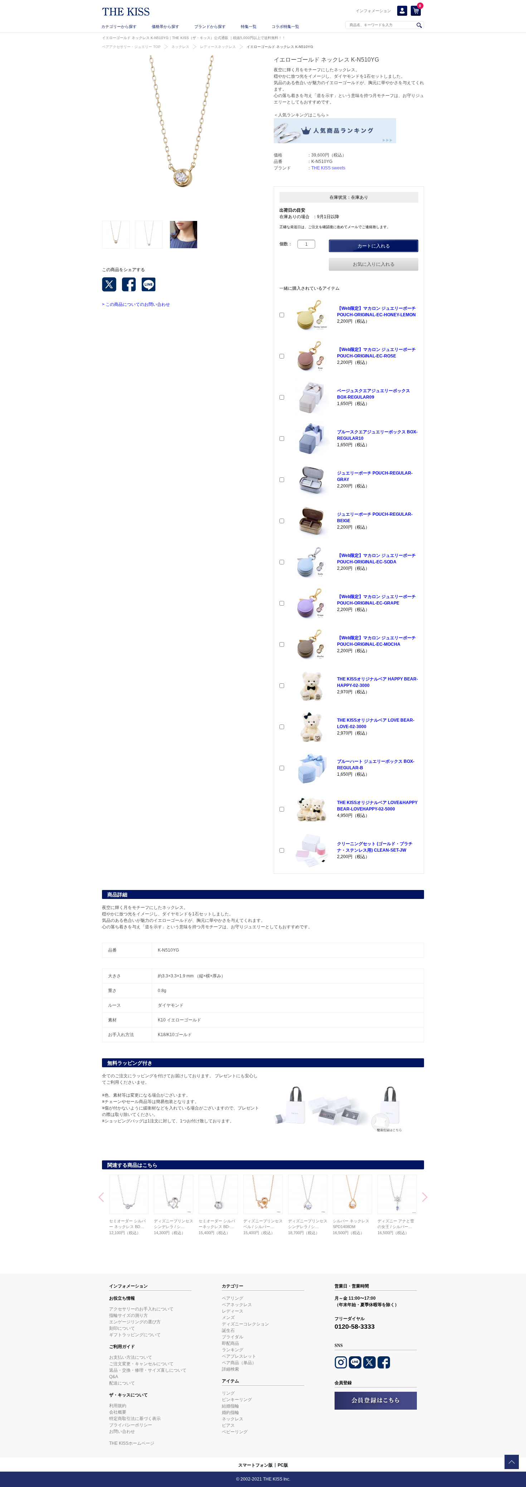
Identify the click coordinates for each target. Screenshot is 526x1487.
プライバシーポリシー (130, 1425)
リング (228, 1393)
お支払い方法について (130, 1357)
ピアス (228, 1425)
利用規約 (117, 1405)
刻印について (122, 1328)
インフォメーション (373, 11)
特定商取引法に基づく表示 (135, 1418)
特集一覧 (249, 26)
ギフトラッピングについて (135, 1334)
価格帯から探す (165, 26)
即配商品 (230, 1343)
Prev (101, 1198)
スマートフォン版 (255, 1465)
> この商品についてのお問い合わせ (136, 304)
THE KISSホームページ (131, 1443)
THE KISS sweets (328, 167)
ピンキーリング (237, 1399)
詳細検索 (230, 1369)
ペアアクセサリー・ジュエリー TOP (131, 47)
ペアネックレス (237, 1304)
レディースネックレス (218, 47)
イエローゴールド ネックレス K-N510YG (280, 47)
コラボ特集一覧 (285, 26)
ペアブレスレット (239, 1356)
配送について (122, 1383)
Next (425, 1198)
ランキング (232, 1349)
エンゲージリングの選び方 (135, 1321)
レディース (232, 1311)
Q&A (113, 1376)
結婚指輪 (230, 1406)
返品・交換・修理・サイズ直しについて (147, 1370)
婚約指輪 (230, 1412)
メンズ (228, 1317)
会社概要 (117, 1412)
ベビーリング (235, 1431)
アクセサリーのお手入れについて (141, 1309)
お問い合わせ (122, 1431)
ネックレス (180, 47)
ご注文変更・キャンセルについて (141, 1363)
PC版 (283, 1465)
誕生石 (228, 1330)
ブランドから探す (210, 26)
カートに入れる (373, 246)
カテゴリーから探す (119, 26)
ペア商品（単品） (239, 1362)
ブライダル (232, 1336)
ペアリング (232, 1298)
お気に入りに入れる (374, 264)
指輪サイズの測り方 (128, 1315)
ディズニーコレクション (245, 1324)
